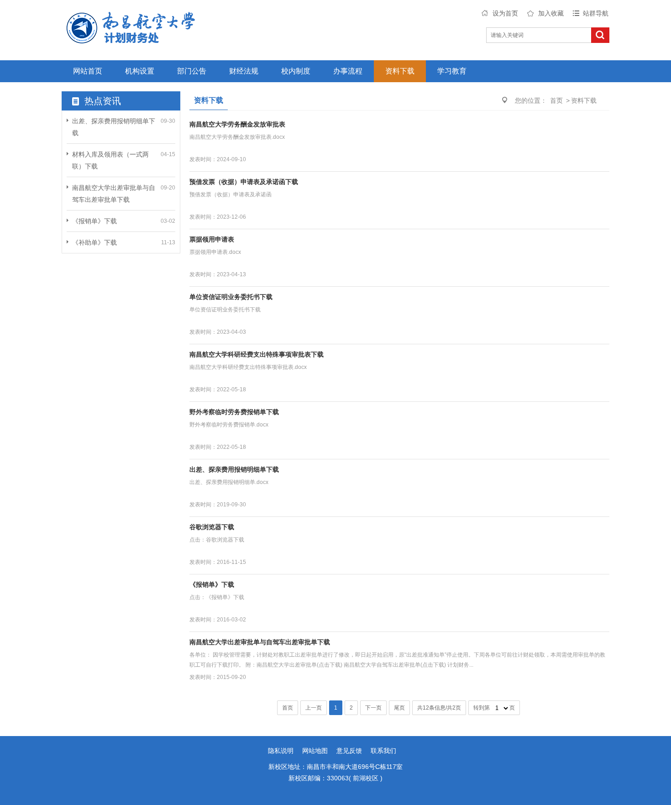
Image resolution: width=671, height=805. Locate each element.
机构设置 (139, 71)
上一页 (313, 708)
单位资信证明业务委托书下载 (231, 296)
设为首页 (505, 13)
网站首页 (87, 71)
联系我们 (383, 750)
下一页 (373, 708)
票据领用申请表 (211, 239)
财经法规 (243, 71)
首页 (556, 100)
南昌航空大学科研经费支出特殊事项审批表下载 (256, 354)
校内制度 (295, 71)
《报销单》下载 (94, 221)
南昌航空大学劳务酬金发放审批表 (237, 124)
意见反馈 (349, 750)
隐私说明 (281, 750)
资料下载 (399, 71)
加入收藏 (551, 13)
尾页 (399, 708)
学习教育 (452, 71)
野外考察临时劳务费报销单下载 (234, 412)
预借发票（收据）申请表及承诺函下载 (243, 181)
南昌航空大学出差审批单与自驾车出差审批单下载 (259, 642)
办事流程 (347, 71)
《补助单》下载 (94, 242)
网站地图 (315, 750)
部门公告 (191, 71)
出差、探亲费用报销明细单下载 (234, 469)
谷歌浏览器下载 (211, 527)
